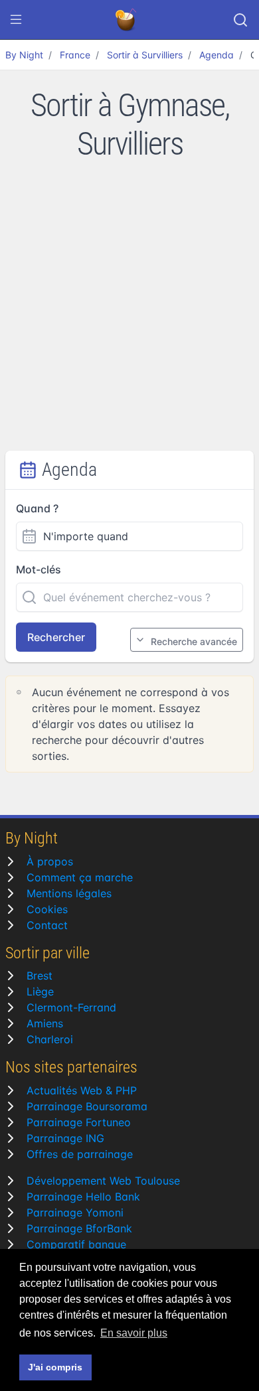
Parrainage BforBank (79, 1228)
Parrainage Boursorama (87, 1106)
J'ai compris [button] (55, 1367)
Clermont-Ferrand (71, 1007)
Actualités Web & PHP (82, 1090)
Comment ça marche (80, 877)
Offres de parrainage (80, 1154)
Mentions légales (69, 893)
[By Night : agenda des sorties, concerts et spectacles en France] (127, 20)
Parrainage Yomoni (75, 1212)
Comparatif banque (76, 1244)
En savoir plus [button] (133, 1333)
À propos (50, 861)
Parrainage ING (65, 1138)
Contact (47, 925)
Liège (40, 991)
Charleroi (50, 1039)
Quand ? (37, 508)
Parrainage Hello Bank (83, 1196)
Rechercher (56, 637)
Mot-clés (38, 569)
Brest (39, 975)
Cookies (47, 909)
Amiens (45, 1023)
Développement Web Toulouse (103, 1180)
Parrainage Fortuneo (79, 1122)
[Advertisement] (129, 314)
